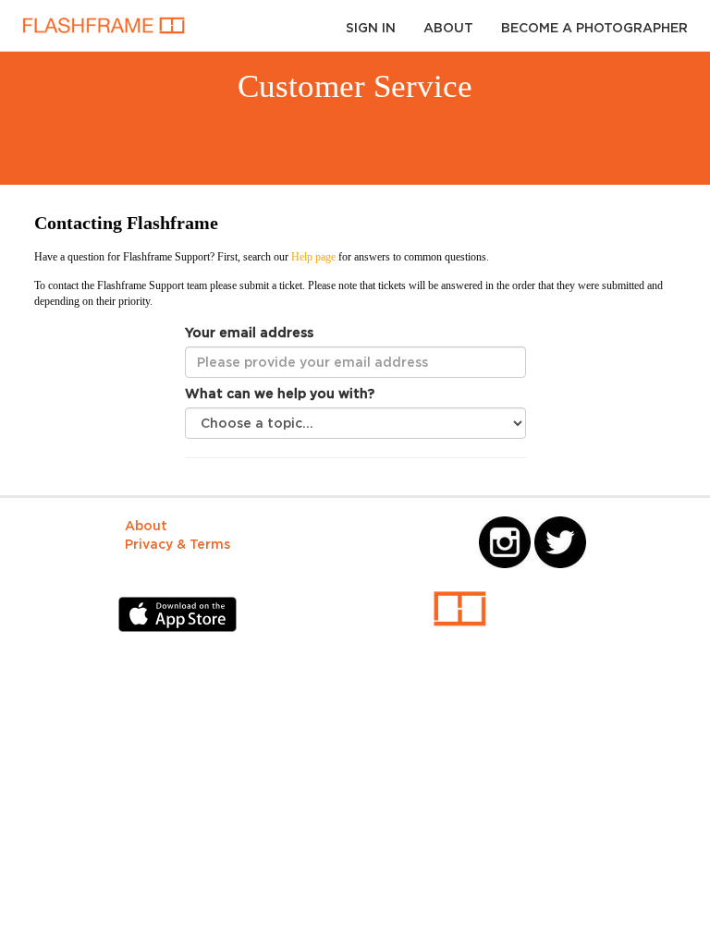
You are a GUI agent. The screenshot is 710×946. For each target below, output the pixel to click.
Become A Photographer (594, 27)
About (448, 27)
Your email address (249, 332)
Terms (210, 544)
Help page (312, 256)
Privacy (149, 544)
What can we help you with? (279, 393)
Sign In (371, 27)
